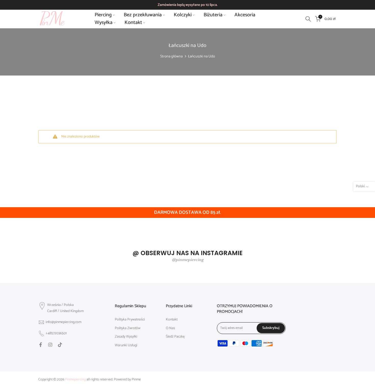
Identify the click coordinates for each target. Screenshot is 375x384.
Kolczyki (183, 15)
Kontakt (133, 23)
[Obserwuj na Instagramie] (50, 345)
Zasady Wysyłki (126, 336)
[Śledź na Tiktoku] (60, 345)
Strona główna (171, 56)
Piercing (103, 15)
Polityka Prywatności (130, 319)
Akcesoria (244, 15)
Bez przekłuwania (143, 15)
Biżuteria (213, 15)
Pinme (136, 379)
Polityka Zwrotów (127, 328)
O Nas (170, 328)
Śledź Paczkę (175, 336)
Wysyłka (103, 23)
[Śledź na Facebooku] (40, 345)
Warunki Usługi (126, 345)
